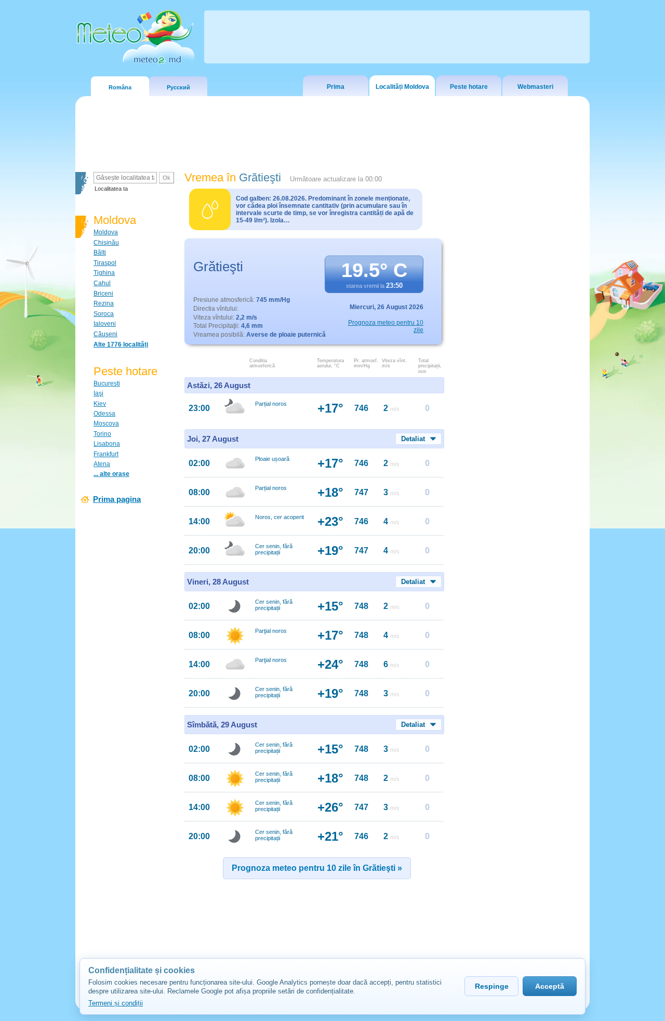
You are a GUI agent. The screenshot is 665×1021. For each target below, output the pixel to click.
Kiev (100, 403)
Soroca (104, 313)
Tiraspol (105, 263)
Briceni (103, 293)
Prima (335, 86)
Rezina (104, 303)
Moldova (106, 232)
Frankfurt (106, 454)
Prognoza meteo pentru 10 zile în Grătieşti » (317, 868)
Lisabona (107, 443)
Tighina (104, 272)
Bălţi (100, 252)
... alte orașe (111, 474)
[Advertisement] (519, 351)
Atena (102, 464)
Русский (178, 87)
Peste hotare (469, 86)
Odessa (104, 413)
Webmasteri (535, 86)
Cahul (102, 283)
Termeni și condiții (115, 1003)
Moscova (106, 423)
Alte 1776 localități (121, 344)
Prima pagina (117, 499)
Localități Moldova (402, 86)
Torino (102, 433)
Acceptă (549, 986)
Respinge (492, 986)
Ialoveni (105, 323)
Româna (120, 87)
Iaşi (98, 393)
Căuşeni (105, 334)
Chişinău (106, 242)
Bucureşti (107, 383)
